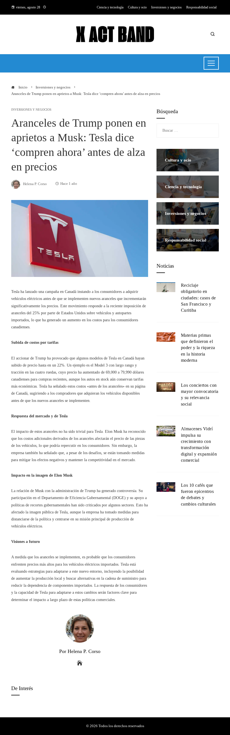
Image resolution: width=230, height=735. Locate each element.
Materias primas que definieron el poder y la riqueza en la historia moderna (198, 348)
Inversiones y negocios (31, 109)
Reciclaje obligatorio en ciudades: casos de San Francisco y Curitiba (198, 298)
